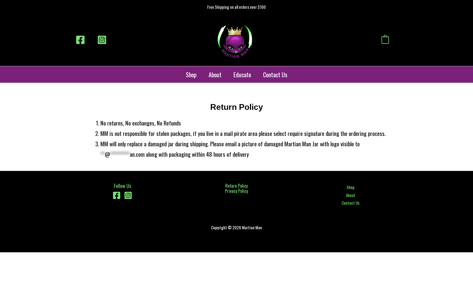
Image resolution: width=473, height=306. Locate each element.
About (215, 74)
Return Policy (236, 185)
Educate (242, 74)
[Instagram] (102, 40)
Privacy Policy (236, 191)
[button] (397, 40)
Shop (191, 74)
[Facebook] (80, 40)
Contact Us (275, 74)
